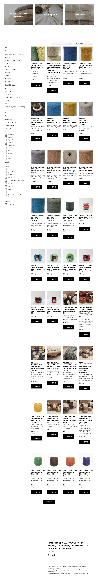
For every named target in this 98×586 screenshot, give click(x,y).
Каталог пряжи (49, 14)
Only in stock (11, 204)
